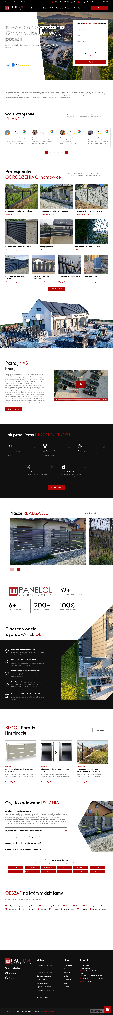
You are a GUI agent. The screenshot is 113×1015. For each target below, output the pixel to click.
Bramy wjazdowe (42, 980)
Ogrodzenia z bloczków (44, 976)
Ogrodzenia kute (42, 994)
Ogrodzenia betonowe (44, 972)
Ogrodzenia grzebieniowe (45, 990)
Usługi (50, 8)
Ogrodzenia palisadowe (45, 969)
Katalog (67, 8)
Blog (74, 8)
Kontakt (80, 8)
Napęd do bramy (42, 997)
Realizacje (59, 8)
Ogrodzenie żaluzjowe (44, 987)
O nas (45, 8)
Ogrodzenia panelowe (44, 965)
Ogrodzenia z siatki (43, 983)
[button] (46, 152)
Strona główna (36, 8)
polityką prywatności (94, 55)
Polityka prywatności (47, 1011)
